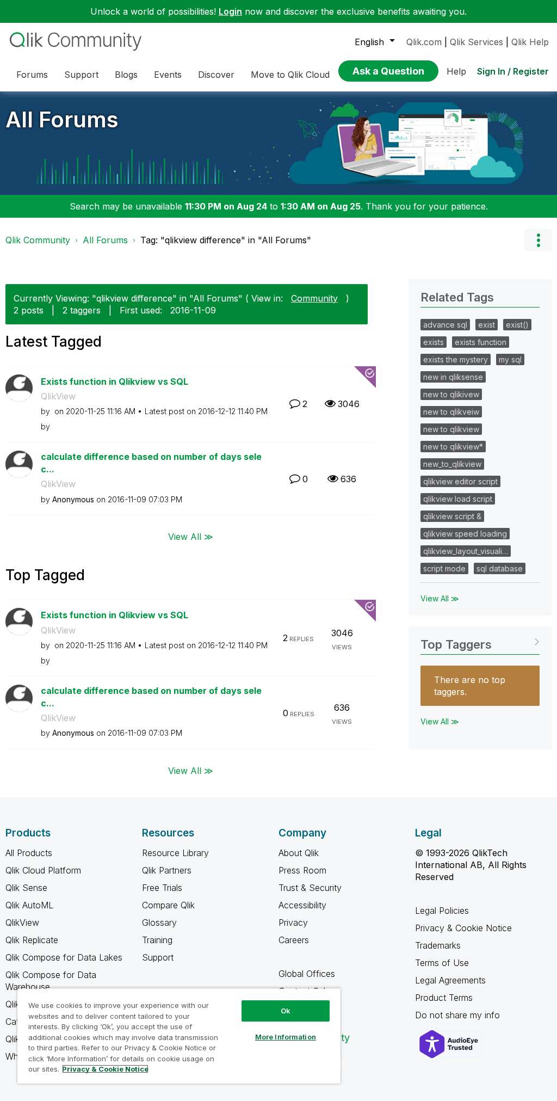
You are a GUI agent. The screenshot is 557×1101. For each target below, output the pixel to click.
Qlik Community (37, 240)
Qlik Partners (166, 870)
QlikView (58, 396)
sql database (499, 568)
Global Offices (306, 973)
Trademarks (438, 945)
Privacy (293, 922)
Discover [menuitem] (216, 74)
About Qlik (298, 852)
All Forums (62, 119)
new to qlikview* (453, 446)
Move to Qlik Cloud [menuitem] (290, 74)
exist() (517, 324)
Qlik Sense (26, 887)
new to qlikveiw (451, 411)
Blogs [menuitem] (126, 74)
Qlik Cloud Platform (43, 870)
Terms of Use (442, 962)
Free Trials (162, 887)
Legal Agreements (450, 980)
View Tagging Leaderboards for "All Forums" (480, 641)
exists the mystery (455, 359)
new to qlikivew (451, 394)
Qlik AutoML (29, 905)
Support (158, 957)
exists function (480, 342)
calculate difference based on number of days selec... (151, 463)
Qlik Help (530, 41)
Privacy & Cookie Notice (463, 927)
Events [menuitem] (168, 74)
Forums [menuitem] (32, 74)
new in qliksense (453, 377)
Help (456, 71)
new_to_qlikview (452, 464)
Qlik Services (476, 41)
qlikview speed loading (465, 533)
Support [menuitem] (81, 74)
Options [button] (538, 240)
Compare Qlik (168, 905)
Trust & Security (310, 887)
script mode (444, 568)
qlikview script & (452, 516)
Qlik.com (424, 41)
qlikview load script (457, 498)
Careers (293, 939)
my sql (510, 359)
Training (157, 939)
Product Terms (444, 997)
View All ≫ (190, 536)
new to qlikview (451, 429)
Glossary (159, 922)
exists (433, 342)
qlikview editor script (460, 481)
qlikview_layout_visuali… (465, 551)
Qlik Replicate (31, 939)
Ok (285, 1010)
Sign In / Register (513, 71)
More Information (285, 1036)
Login (230, 11)
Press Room (302, 870)
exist (486, 324)
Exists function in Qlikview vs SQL (114, 381)
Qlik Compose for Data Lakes (63, 957)
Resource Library (175, 852)
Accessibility (302, 905)
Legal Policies (442, 910)
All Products (28, 852)
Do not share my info (459, 1015)
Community (314, 298)
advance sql (445, 324)
